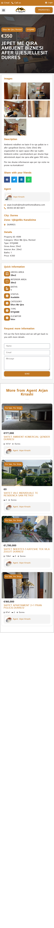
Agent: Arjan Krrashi (21, 450)
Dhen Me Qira (8, 29)
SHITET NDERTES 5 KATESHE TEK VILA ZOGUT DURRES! (27, 550)
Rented (18, 29)
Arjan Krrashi (18, 197)
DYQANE (30, 29)
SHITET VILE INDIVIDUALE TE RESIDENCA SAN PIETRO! (21, 494)
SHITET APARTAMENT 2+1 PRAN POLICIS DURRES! (23, 607)
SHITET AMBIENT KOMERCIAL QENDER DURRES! (27, 438)
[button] (3, 10)
